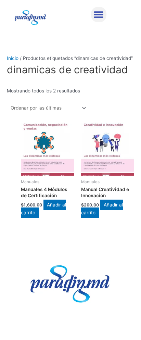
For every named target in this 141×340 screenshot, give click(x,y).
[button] (98, 14)
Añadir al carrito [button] (43, 208)
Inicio (12, 58)
